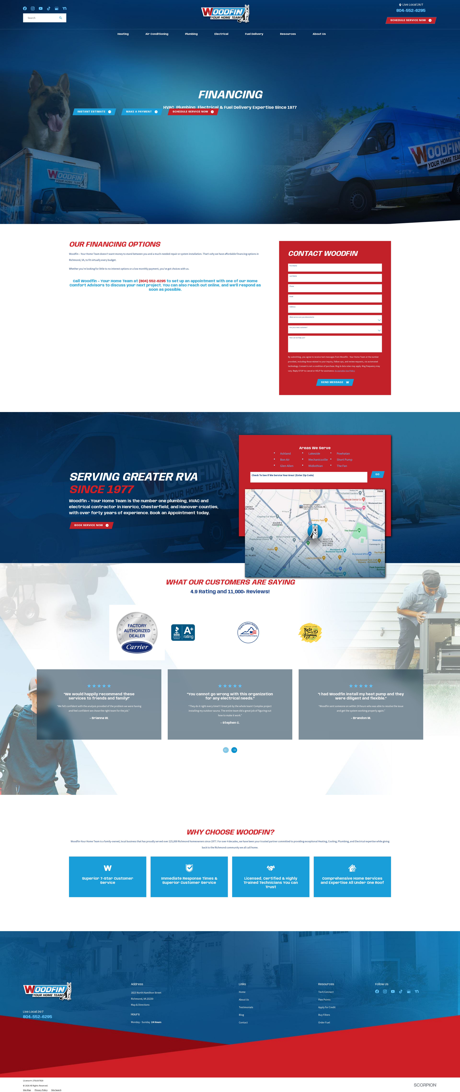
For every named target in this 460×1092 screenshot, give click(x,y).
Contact (243, 1022)
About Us (244, 999)
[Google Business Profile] (56, 8)
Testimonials (246, 1007)
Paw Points (324, 999)
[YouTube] (41, 8)
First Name (293, 266)
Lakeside (314, 453)
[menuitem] (27, 1090)
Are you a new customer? (298, 327)
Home (242, 992)
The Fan (342, 466)
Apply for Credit (327, 1007)
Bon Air (285, 459)
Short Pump (344, 459)
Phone (291, 286)
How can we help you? (297, 338)
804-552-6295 (411, 11)
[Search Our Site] (60, 18)
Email (291, 296)
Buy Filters (324, 1014)
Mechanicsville (318, 459)
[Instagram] (33, 8)
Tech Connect (326, 992)
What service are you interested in (301, 317)
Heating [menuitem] (123, 34)
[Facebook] (25, 8)
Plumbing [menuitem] (191, 34)
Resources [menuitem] (288, 34)
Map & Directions (140, 1004)
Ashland (285, 453)
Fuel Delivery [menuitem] (254, 34)
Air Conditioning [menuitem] (156, 34)
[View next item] (234, 750)
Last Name (293, 276)
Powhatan (343, 453)
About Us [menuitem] (319, 34)
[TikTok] (49, 8)
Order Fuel (324, 1022)
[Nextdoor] (64, 8)
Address (292, 307)
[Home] (225, 15)
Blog (241, 1014)
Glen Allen (286, 466)
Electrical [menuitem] (221, 34)
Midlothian (315, 466)
